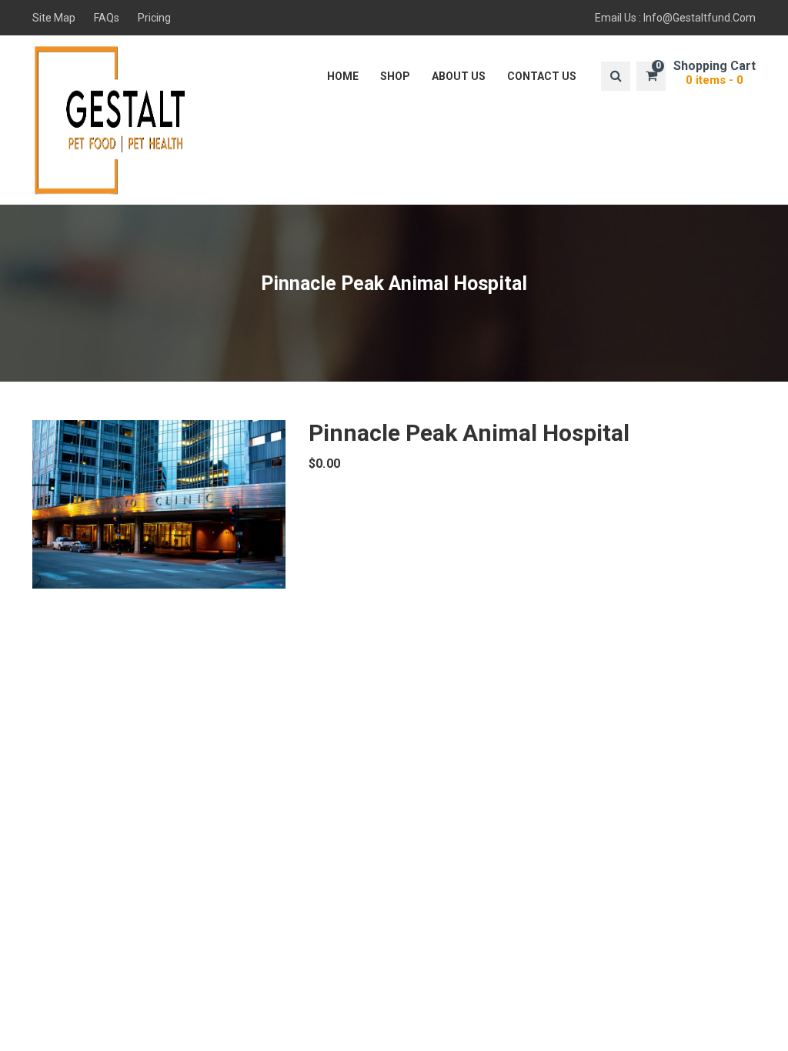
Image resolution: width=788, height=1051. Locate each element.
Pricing (154, 18)
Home (343, 76)
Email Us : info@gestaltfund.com (675, 18)
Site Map (53, 18)
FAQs (106, 18)
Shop (395, 76)
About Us (459, 76)
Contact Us (541, 76)
